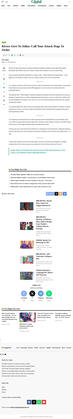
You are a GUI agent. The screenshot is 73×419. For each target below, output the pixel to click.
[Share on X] (12, 55)
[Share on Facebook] (9, 55)
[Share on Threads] (20, 55)
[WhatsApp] (49, 296)
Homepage (24, 347)
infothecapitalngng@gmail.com (19, 407)
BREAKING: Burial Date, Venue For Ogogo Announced (44, 203)
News (3, 42)
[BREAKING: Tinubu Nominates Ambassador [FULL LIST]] (28, 317)
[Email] (4, 96)
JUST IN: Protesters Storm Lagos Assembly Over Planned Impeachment (45, 315)
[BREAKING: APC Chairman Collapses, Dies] (26, 260)
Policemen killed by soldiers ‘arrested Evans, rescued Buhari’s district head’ (33, 177)
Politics (36, 347)
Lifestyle (69, 347)
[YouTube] (5, 354)
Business (30, 347)
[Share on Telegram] (17, 55)
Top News (42, 347)
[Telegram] (41, 296)
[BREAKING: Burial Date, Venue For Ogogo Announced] (26, 206)
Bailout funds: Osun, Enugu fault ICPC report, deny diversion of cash (31, 186)
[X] (32, 296)
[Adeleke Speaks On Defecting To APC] (26, 245)
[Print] (4, 100)
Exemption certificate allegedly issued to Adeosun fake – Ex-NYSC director (63, 315)
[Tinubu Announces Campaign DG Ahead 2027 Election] (26, 276)
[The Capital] (36, 2)
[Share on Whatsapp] (15, 55)
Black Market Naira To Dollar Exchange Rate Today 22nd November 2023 (32, 183)
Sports (63, 347)
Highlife (48, 347)
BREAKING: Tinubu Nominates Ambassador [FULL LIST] (26, 326)
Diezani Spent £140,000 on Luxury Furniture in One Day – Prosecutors (31, 180)
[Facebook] (24, 296)
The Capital (5, 59)
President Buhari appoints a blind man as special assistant (27, 174)
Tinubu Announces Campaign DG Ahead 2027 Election (44, 272)
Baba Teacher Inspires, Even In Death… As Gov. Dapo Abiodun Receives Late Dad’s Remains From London (9, 317)
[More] (23, 55)
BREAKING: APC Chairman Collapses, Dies (44, 256)
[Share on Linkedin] (4, 87)
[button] (3, 2)
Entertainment (56, 347)
